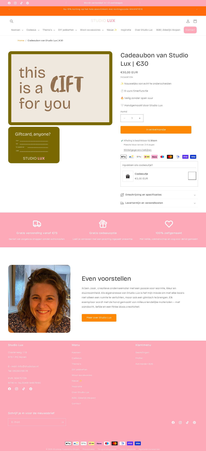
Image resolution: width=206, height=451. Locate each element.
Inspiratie (77, 386)
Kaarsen (76, 352)
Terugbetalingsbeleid (107, 449)
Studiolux (57, 449)
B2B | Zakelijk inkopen (84, 398)
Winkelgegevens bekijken (138, 150)
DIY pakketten (79, 370)
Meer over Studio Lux (99, 317)
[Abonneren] (62, 422)
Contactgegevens (128, 449)
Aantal (124, 112)
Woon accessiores (82, 375)
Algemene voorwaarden (149, 449)
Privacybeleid (89, 449)
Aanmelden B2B (144, 364)
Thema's (76, 364)
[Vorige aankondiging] (66, 3)
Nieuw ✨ (77, 381)
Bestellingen (142, 352)
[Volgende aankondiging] (139, 3)
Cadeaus (77, 358)
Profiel (139, 358)
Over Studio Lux (80, 392)
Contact (76, 404)
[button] (11, 21)
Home (21, 40)
